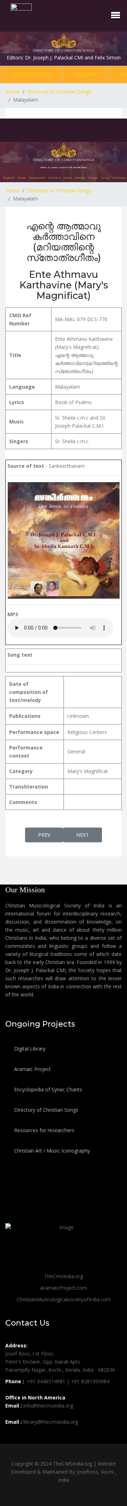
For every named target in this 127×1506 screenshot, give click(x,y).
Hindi (22, 177)
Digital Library (29, 1048)
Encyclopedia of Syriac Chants (47, 1089)
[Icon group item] (11, 1437)
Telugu (93, 177)
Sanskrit (54, 177)
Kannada (119, 177)
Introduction (31, 74)
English (85, 74)
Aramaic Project (32, 1069)
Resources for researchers (43, 1130)
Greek (68, 177)
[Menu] (115, 15)
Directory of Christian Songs (45, 1109)
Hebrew (79, 177)
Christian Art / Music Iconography (51, 1150)
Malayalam (37, 177)
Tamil (105, 177)
